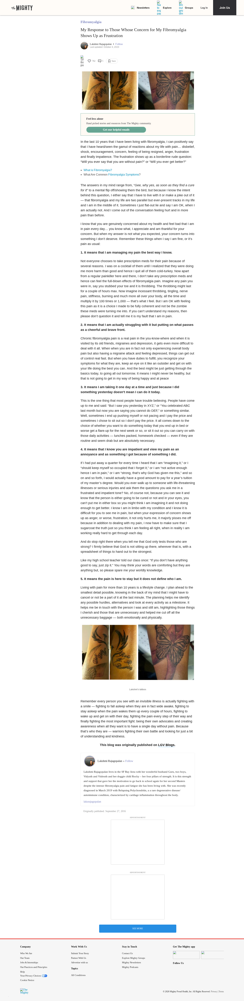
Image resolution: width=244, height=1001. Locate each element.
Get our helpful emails (116, 129)
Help (22, 971)
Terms (221, 991)
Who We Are (26, 953)
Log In (204, 7)
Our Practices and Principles (33, 967)
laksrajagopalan (92, 801)
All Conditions (78, 975)
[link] (22, 8)
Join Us (225, 8)
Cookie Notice (27, 980)
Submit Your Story (80, 953)
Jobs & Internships (29, 962)
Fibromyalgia (91, 22)
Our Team (24, 958)
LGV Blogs (166, 745)
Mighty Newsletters (131, 962)
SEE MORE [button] (137, 928)
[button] (119, 44)
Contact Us (127, 953)
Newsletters (143, 7)
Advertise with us (79, 962)
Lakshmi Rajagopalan (101, 44)
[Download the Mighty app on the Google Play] (214, 955)
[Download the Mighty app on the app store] (186, 955)
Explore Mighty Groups (133, 958)
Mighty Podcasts (130, 967)
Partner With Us (78, 958)
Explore (167, 7)
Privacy (214, 991)
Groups (189, 7)
